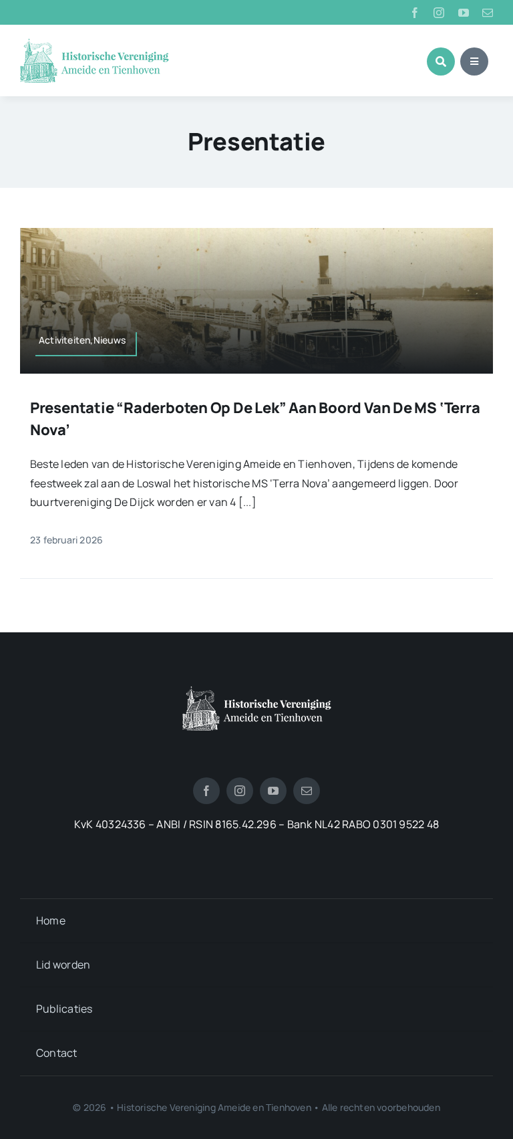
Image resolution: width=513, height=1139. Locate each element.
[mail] (487, 12)
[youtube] (463, 12)
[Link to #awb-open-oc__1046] (441, 61)
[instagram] (439, 12)
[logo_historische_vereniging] (94, 43)
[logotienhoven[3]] (256, 691)
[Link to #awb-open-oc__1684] (474, 61)
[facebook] (414, 12)
